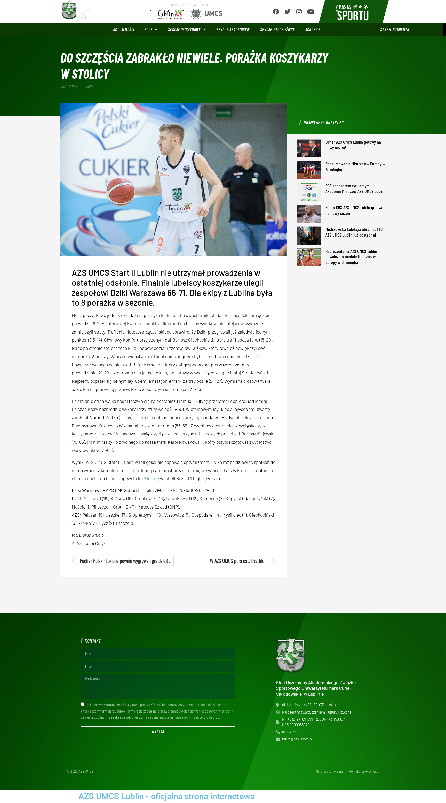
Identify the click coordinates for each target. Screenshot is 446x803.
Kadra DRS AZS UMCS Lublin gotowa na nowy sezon (354, 210)
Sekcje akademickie (233, 29)
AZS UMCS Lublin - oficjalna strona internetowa (166, 796)
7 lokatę (151, 478)
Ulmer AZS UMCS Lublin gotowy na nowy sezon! (353, 144)
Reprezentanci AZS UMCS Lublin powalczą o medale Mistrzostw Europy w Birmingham (351, 256)
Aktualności (123, 29)
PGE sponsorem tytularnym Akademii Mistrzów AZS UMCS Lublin (354, 188)
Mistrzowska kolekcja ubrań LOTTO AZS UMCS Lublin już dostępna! (354, 232)
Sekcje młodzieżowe (277, 29)
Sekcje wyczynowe (184, 29)
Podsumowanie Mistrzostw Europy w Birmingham (355, 166)
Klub (148, 29)
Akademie (313, 29)
